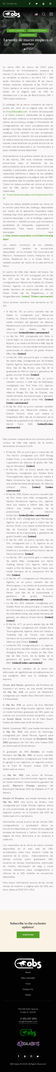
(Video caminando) (42, 296)
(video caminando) (38, 332)
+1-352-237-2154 (28, 1019)
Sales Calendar (16, 31)
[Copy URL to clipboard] (32, 49)
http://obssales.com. (17, 111)
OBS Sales (14, 1064)
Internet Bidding (37, 31)
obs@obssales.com (28, 1021)
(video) (23, 332)
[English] (36, 15)
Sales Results (28, 35)
